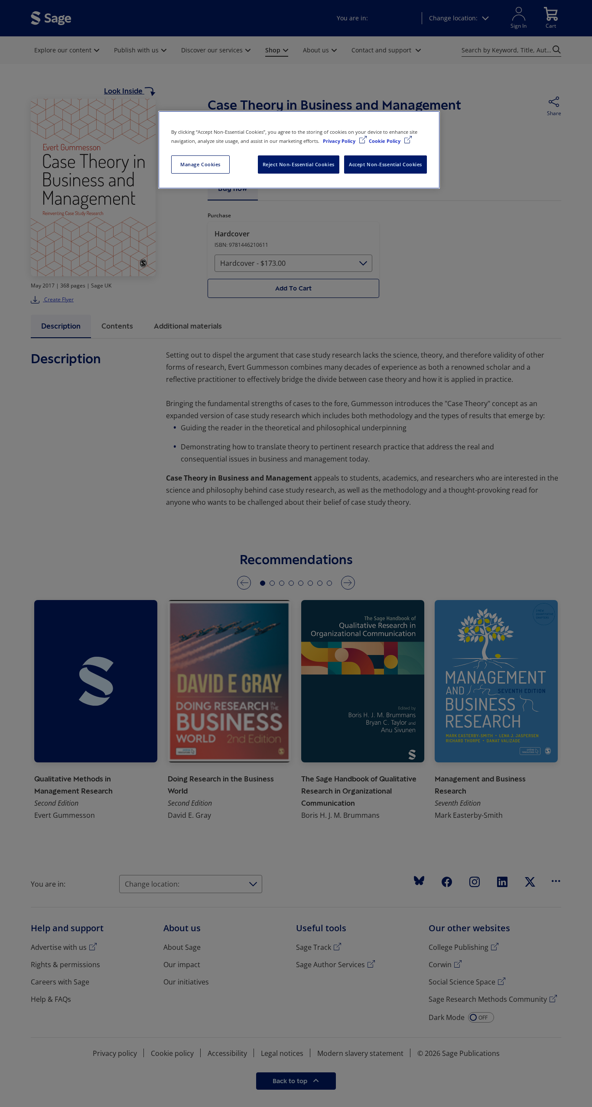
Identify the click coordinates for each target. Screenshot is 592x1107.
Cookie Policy (385, 141)
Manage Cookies (200, 164)
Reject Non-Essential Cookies (299, 164)
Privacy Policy (340, 141)
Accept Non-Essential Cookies (385, 164)
